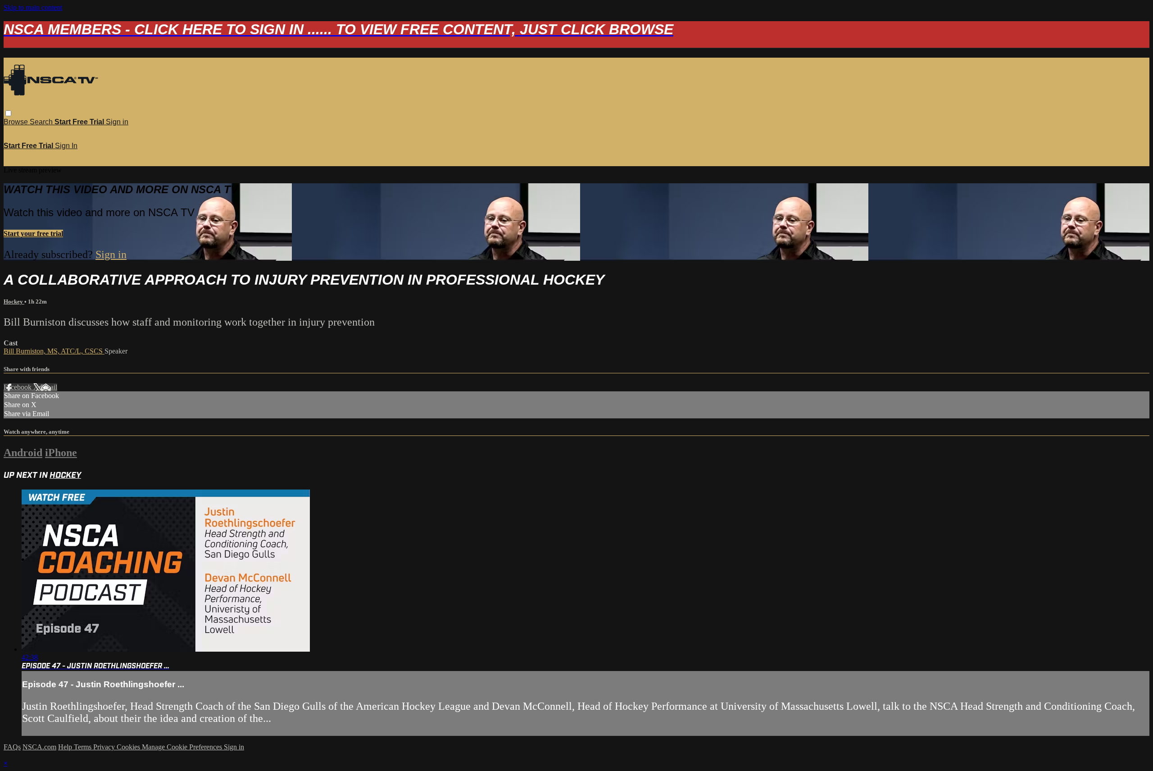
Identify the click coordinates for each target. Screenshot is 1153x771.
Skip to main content (33, 7)
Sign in (117, 122)
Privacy (105, 747)
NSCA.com (39, 747)
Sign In (66, 146)
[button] (8, 113)
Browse (17, 122)
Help (66, 747)
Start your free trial (33, 233)
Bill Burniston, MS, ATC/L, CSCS (54, 351)
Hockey (14, 301)
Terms (83, 747)
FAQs (12, 747)
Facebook (18, 387)
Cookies (129, 747)
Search (42, 122)
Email (49, 387)
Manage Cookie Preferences (183, 747)
